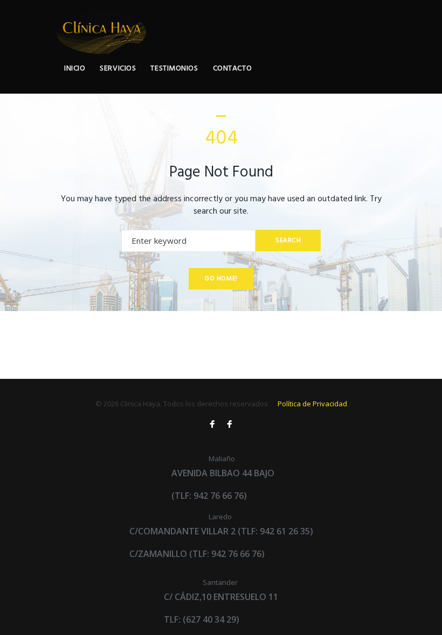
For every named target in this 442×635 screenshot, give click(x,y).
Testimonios (174, 68)
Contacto (232, 68)
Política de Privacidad (312, 403)
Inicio (74, 68)
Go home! (221, 278)
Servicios (118, 68)
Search (288, 240)
